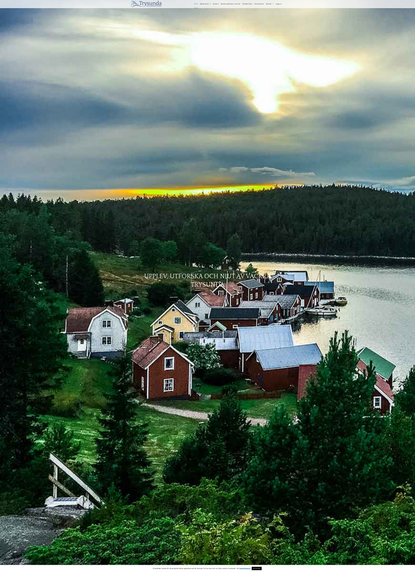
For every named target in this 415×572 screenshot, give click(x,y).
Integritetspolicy (245, 568)
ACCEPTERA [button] (256, 568)
